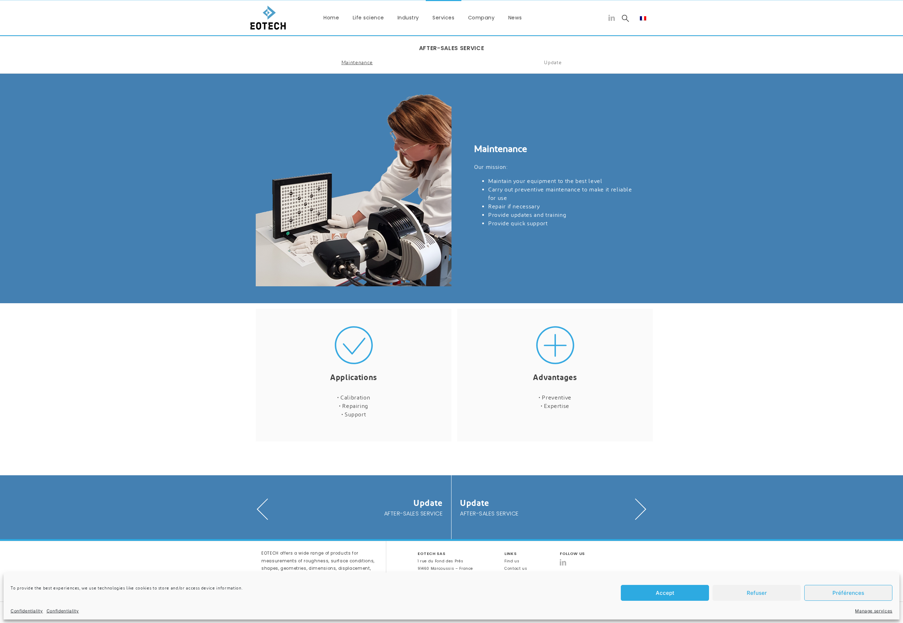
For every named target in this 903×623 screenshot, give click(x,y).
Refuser (757, 593)
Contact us (515, 568)
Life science (368, 17)
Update (553, 62)
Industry (408, 17)
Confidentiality (27, 610)
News (515, 17)
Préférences (848, 593)
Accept (665, 593)
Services (443, 17)
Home (331, 17)
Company (481, 17)
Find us (512, 561)
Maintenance (357, 62)
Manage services (873, 610)
